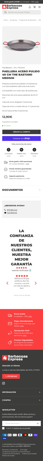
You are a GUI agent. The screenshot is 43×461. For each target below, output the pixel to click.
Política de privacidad (29, 453)
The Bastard (6, 68)
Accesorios (13, 20)
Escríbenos (12, 213)
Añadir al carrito (21, 132)
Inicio (5, 20)
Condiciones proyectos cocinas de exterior (16, 451)
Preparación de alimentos (27, 20)
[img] (22, 267)
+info (37, 2)
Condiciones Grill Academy (11, 453)
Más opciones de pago (21, 144)
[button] (34, 7)
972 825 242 (12, 210)
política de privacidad (22, 428)
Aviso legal (23, 450)
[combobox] (21, 12)
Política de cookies (8, 455)
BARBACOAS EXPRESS (14, 444)
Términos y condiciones (10, 450)
